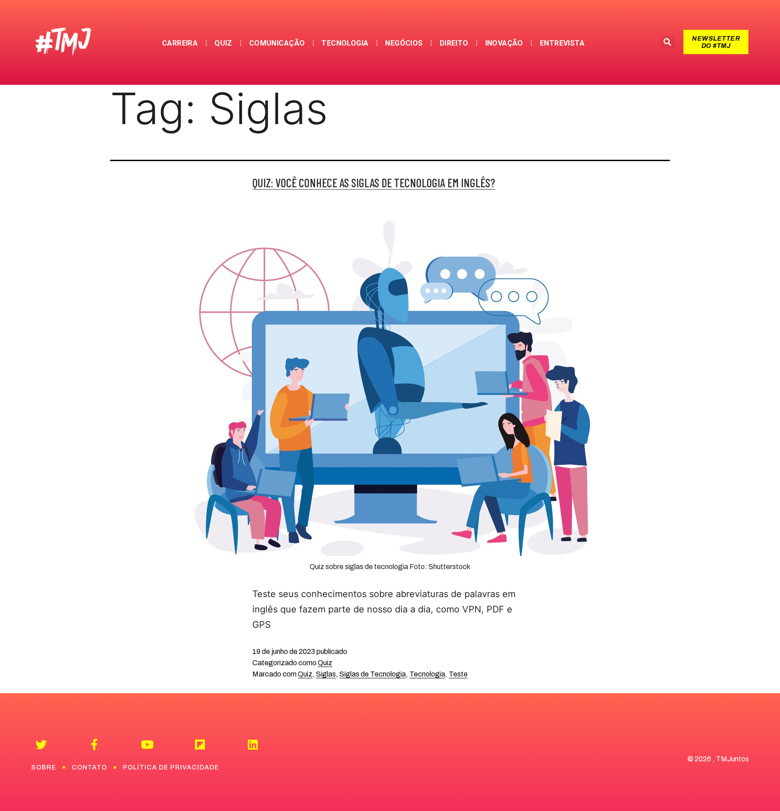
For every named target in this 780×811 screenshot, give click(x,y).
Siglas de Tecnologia (372, 674)
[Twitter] (41, 744)
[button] (716, 42)
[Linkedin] (252, 744)
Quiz (223, 43)
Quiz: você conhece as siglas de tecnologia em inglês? (373, 183)
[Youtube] (147, 744)
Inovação (504, 43)
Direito (454, 43)
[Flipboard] (200, 744)
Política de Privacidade (171, 767)
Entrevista (562, 43)
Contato (89, 767)
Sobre (43, 767)
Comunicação (277, 43)
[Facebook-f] (94, 744)
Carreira (180, 43)
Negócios (403, 43)
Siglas (326, 674)
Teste (458, 674)
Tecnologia (344, 43)
